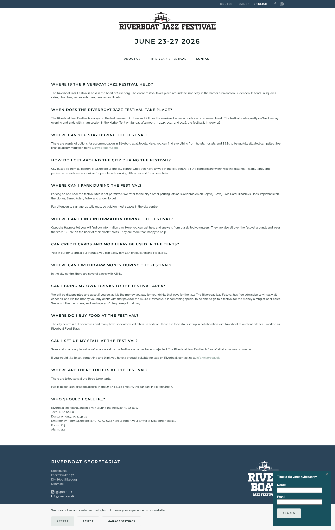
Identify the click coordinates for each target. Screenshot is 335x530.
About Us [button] (132, 59)
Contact (203, 59)
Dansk (244, 3)
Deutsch (227, 3)
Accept (62, 521)
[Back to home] (167, 23)
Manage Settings (121, 521)
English (261, 3)
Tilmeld (289, 513)
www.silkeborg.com (105, 148)
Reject (88, 521)
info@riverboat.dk (208, 357)
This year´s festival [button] (168, 59)
